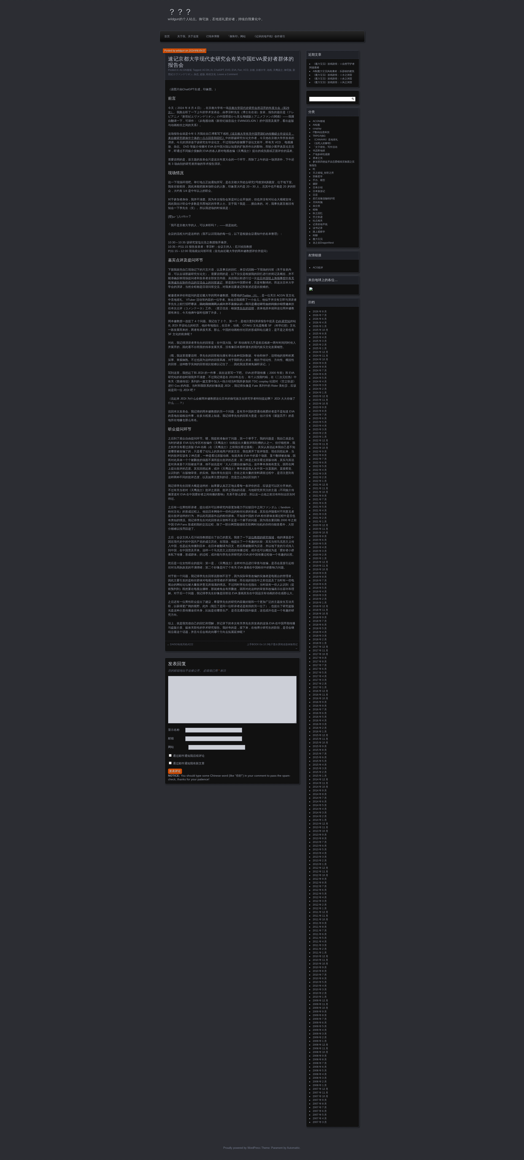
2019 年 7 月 (320, 580)
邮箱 (171, 738)
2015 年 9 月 (320, 746)
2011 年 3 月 (320, 945)
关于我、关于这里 (188, 36)
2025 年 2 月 (320, 344)
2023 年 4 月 (320, 425)
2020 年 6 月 (320, 540)
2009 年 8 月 (320, 1015)
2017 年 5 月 (320, 672)
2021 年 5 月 (320, 506)
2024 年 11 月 (320, 355)
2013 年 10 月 (320, 831)
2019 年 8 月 (320, 576)
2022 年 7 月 (320, 458)
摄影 (315, 183)
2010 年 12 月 (320, 956)
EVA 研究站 (283, 321)
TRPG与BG (319, 135)
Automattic (293, 1147)
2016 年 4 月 (320, 720)
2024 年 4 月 (320, 381)
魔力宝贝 (318, 239)
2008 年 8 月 (320, 1059)
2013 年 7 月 (320, 842)
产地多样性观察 (321, 154)
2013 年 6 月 (320, 845)
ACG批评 (318, 267)
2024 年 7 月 (320, 370)
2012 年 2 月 (320, 904)
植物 (315, 209)
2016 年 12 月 (320, 691)
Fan (240, 70)
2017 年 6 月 (320, 669)
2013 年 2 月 (320, 860)
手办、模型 (319, 180)
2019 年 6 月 (320, 584)
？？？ (180, 11)
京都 (252, 70)
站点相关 (318, 220)
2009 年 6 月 (320, 1022)
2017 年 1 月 (320, 687)
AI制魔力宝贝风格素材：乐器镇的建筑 (333, 71)
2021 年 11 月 (320, 488)
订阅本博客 (212, 36)
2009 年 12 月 (320, 1000)
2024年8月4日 (197, 50)
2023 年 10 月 (320, 403)
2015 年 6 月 (320, 757)
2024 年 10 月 (320, 359)
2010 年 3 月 (320, 989)
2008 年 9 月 (320, 1055)
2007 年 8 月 (320, 1103)
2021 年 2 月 (320, 517)
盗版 (202, 74)
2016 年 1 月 (320, 731)
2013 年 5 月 (320, 849)
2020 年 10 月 (320, 532)
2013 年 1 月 (320, 864)
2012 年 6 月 (320, 890)
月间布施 (318, 202)
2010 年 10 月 (320, 963)
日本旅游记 (319, 191)
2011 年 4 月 (320, 941)
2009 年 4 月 (320, 1030)
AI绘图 (316, 124)
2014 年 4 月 (320, 809)
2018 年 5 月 (320, 628)
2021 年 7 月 (320, 499)
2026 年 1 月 (320, 326)
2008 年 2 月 (320, 1081)
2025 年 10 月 (320, 330)
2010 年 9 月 (320, 967)
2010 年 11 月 (320, 960)
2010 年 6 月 (320, 978)
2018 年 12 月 (320, 606)
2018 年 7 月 (320, 621)
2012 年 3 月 (320, 901)
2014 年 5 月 (320, 805)
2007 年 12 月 (320, 1089)
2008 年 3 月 (320, 1077)
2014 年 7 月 (320, 797)
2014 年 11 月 (320, 783)
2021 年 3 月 (320, 514)
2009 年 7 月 (320, 1019)
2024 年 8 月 (320, 366)
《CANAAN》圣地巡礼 (325, 139)
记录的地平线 (320, 224)
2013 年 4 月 (320, 853)
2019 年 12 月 (320, 562)
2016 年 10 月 (320, 698)
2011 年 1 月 (320, 952)
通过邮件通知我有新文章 (188, 763)
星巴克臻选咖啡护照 (324, 198)
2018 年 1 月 (320, 643)
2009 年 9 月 (320, 1011)
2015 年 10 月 (320, 742)
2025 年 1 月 (320, 348)
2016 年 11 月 (320, 694)
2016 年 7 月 (320, 709)
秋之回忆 (318, 213)
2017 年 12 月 (320, 646)
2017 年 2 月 (320, 683)
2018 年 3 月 (320, 635)
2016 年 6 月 (320, 713)
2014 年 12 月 (320, 779)
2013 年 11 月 (320, 827)
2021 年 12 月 (320, 484)
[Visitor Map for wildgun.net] (311, 289)
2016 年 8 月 (320, 705)
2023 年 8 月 (320, 411)
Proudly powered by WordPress (242, 1147)
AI (211, 70)
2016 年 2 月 (320, 727)
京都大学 (261, 70)
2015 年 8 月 (320, 750)
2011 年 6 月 (320, 934)
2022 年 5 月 (320, 466)
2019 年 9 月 (320, 573)
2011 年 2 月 (320, 949)
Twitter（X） (251, 295)
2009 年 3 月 (320, 1033)
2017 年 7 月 (320, 665)
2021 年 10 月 (320, 492)
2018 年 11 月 (320, 610)
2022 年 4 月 (320, 470)
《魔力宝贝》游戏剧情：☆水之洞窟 (332, 74)
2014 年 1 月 (320, 820)
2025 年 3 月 (320, 341)
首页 (167, 36)
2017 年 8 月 (320, 661)
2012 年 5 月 (320, 893)
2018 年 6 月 (320, 624)
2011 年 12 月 (320, 912)
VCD (245, 70)
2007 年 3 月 (320, 1122)
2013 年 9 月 (320, 834)
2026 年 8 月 (320, 311)
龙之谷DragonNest (323, 242)
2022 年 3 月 (320, 473)
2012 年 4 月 (320, 897)
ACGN (205, 70)
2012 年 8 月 (320, 882)
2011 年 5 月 (320, 937)
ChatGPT (219, 70)
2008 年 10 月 (320, 1052)
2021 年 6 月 (320, 503)
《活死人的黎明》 (322, 143)
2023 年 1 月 (320, 436)
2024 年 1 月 (320, 392)
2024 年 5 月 (320, 377)
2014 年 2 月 (320, 816)
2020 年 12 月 (320, 525)
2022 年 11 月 (320, 444)
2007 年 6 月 (320, 1111)
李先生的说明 (245, 308)
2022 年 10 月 (320, 447)
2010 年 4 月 (320, 985)
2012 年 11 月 (320, 871)
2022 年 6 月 (320, 462)
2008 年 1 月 (320, 1085)
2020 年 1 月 (320, 558)
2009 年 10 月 (320, 1007)
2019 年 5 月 (320, 587)
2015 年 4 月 (320, 764)
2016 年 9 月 (320, 702)
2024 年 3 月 (320, 385)
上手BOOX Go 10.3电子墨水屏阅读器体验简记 (272, 644)
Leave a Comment (227, 74)
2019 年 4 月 (320, 591)
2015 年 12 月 (320, 735)
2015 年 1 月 (320, 775)
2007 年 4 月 (320, 1118)
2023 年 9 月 (320, 407)
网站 (171, 747)
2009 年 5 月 (320, 1026)
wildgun (180, 50)
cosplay (317, 128)
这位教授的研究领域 (261, 537)
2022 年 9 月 (320, 451)
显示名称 (174, 729)
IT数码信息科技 (321, 132)
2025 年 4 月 (320, 337)
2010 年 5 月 (320, 982)
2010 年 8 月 (320, 971)
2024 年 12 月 (320, 352)
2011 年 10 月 (320, 919)
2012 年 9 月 (320, 879)
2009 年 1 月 (320, 1041)
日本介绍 (318, 187)
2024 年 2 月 (320, 388)
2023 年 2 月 (320, 433)
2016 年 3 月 (320, 724)
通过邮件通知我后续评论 (188, 755)
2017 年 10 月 (320, 654)
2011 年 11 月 (320, 915)
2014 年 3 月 (320, 812)
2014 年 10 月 (320, 786)
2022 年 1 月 (320, 481)
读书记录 (318, 228)
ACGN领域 (186, 70)
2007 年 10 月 (320, 1096)
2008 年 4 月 (320, 1074)
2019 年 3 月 (320, 595)
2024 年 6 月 (320, 374)
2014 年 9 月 (320, 790)
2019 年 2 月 (320, 599)
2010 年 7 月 (320, 974)
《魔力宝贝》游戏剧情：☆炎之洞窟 (332, 78)
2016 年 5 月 (320, 716)
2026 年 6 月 (320, 318)
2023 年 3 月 (320, 429)
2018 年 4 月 (320, 632)
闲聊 (315, 235)
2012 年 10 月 (320, 875)
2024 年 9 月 (320, 363)
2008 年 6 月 (320, 1066)
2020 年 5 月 (320, 543)
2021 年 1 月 (320, 521)
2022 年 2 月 (320, 477)
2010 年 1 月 (320, 996)
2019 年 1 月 (320, 602)
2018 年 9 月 (320, 617)
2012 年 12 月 (320, 867)
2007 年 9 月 (320, 1100)
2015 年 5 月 (320, 761)
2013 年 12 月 (320, 823)
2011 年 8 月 (320, 926)
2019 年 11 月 (320, 565)
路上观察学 (319, 231)
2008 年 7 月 (320, 1063)
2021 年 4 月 (320, 510)
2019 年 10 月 (320, 569)
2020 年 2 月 (320, 554)
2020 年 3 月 (320, 551)
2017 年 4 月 (320, 676)
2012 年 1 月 (320, 908)
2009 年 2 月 (320, 1037)
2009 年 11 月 (320, 1004)
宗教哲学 (318, 176)
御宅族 (287, 70)
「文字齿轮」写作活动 (325, 147)
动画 (269, 70)
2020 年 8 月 (320, 536)
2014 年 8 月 (320, 794)
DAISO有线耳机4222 (181, 644)
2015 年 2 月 (320, 772)
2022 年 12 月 (320, 440)
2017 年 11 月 (320, 650)
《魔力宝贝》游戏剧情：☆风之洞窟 (332, 82)
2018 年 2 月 (320, 639)
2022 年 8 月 (320, 455)
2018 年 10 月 (320, 613)
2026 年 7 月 (320, 315)
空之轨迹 (318, 217)
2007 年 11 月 (320, 1092)
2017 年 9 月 (320, 657)
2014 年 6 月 (320, 801)
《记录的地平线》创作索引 (269, 36)
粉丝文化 (211, 74)
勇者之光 (318, 158)
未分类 (316, 205)
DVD (227, 70)
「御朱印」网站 (236, 36)
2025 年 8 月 (320, 333)
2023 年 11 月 (320, 400)
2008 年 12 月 (320, 1044)
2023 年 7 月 (320, 414)
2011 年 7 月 (320, 930)
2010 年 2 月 (320, 993)
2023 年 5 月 (320, 422)
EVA (234, 70)
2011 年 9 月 (320, 923)
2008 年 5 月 (320, 1070)
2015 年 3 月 (320, 768)
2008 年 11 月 (320, 1048)
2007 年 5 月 (320, 1114)
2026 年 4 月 (320, 322)
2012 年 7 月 (320, 886)
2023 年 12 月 (320, 396)
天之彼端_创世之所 (323, 172)
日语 (315, 194)
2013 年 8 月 (320, 838)
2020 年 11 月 (320, 528)
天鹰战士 (278, 70)
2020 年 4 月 (320, 547)
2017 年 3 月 (320, 680)
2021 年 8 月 (320, 495)
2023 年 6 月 (320, 418)
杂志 (196, 74)
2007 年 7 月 (320, 1107)
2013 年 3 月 (320, 856)
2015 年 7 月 (320, 753)
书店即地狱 (319, 150)
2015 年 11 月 (320, 739)
